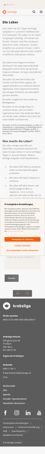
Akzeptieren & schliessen (22, 239)
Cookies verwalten (22, 245)
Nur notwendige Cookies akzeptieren (22, 250)
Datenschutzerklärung (15, 231)
